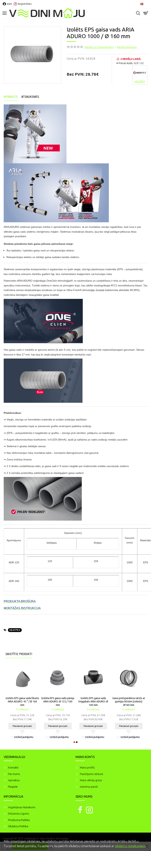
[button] (74, 742)
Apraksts (11, 97)
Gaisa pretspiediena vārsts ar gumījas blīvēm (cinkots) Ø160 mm (128, 701)
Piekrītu (142, 840)
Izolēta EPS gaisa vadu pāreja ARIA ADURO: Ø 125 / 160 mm (57, 701)
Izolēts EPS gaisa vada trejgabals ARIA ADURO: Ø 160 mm (93, 701)
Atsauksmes (30, 97)
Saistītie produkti (19, 654)
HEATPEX (14, 630)
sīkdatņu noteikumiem (130, 846)
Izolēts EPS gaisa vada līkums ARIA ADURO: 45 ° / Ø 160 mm (22, 701)
